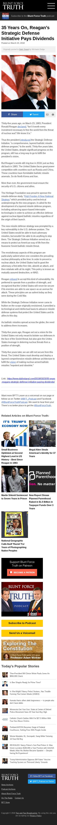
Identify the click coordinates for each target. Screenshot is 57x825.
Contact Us (19, 798)
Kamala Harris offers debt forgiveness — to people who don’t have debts (32, 701)
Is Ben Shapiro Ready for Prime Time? (25, 682)
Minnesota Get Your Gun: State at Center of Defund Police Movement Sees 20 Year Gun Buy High (30, 710)
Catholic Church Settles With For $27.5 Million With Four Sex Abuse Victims (30, 719)
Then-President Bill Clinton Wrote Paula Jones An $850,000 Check (30, 674)
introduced (25, 140)
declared (22, 126)
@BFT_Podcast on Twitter (43, 781)
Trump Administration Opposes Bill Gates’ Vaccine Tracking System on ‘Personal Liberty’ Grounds (30, 761)
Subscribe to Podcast (22, 623)
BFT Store (5, 802)
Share (14, 114)
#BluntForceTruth (42, 405)
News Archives (7, 785)
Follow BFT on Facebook (42, 776)
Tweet (35, 114)
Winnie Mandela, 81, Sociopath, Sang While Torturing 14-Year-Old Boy (31, 737)
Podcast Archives (8, 789)
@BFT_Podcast (29, 399)
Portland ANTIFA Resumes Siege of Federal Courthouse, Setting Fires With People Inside (28, 728)
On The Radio (6, 798)
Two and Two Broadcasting (26, 813)
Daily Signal (24, 49)
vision (13, 362)
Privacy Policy (36, 816)
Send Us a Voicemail (22, 633)
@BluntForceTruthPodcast (14, 402)
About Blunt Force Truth (11, 794)
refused (13, 279)
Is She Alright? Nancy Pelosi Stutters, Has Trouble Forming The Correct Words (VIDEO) (30, 692)
